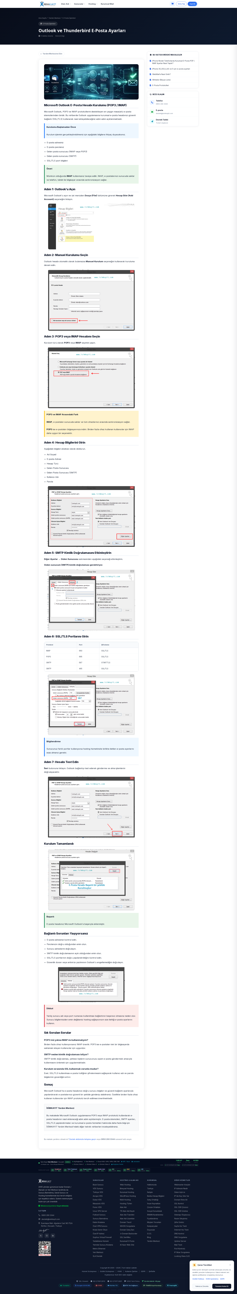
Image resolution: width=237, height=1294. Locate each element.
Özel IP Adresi (98, 1234)
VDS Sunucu (98, 1188)
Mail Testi (178, 1245)
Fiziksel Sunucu (99, 1215)
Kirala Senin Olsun (100, 1230)
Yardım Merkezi (55, 18)
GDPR (143, 1271)
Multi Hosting (125, 1200)
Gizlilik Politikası (198, 1279)
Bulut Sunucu (98, 1185)
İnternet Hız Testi (181, 1230)
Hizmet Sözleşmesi (89, 1271)
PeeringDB (173, 1285)
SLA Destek (97, 1256)
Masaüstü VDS (99, 1203)
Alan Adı (65, 4)
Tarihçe (150, 1188)
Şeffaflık (152, 1271)
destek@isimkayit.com (50, 1219)
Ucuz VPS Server (100, 1211)
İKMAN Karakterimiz (155, 1215)
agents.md (121, 1289)
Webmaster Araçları (182, 1185)
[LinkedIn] (53, 1236)
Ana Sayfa (43, 18)
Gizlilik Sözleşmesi (107, 1271)
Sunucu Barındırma (100, 1218)
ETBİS (100, 1285)
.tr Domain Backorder (128, 1234)
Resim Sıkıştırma (180, 1218)
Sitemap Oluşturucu (182, 1215)
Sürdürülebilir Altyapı (152, 1281)
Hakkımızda (152, 1185)
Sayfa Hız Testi (180, 1226)
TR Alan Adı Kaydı (127, 1211)
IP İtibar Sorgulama (182, 1252)
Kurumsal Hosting (127, 1192)
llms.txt (107, 1289)
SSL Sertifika (125, 1237)
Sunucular (78, 4)
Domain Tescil (125, 1222)
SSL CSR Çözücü (181, 1207)
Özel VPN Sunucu (100, 1226)
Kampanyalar (152, 1226)
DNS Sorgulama (180, 1237)
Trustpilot (65, 1285)
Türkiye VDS (98, 1192)
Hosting (92, 4)
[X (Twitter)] (41, 1236)
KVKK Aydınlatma (212, 1279)
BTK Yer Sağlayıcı (131, 1285)
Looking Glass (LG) (182, 1256)
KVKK (120, 1271)
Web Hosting (125, 1185)
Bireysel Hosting (126, 1188)
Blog (149, 1237)
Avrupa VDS (98, 1196)
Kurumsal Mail (107, 4)
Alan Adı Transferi (127, 1215)
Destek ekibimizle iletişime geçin (82, 1139)
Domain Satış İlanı (127, 1230)
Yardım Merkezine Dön (52, 54)
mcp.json (113, 1289)
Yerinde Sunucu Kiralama (103, 1245)
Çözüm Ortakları (153, 1207)
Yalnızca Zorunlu (201, 1286)
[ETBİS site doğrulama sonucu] (64, 1248)
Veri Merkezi (98, 1252)
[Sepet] (172, 4)
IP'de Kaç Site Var (181, 1196)
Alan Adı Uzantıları (127, 1218)
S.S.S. (149, 1234)
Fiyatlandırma (152, 1218)
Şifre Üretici (179, 1222)
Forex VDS (97, 1207)
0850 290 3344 (47, 1215)
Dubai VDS (97, 1200)
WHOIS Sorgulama (127, 1226)
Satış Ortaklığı (152, 1200)
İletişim (150, 1192)
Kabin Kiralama (99, 1222)
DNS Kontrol (179, 1234)
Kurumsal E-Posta (127, 1241)
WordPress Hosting (128, 1196)
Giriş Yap (181, 4)
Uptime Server (180, 1241)
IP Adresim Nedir (181, 1188)
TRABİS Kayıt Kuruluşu (153, 1285)
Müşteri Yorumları (154, 1222)
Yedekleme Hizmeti (101, 1241)
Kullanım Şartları (131, 1271)
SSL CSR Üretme (181, 1211)
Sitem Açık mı (179, 1192)
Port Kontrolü (179, 1249)
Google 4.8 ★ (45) (83, 1285)
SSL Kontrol (179, 1203)
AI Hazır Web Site (127, 1245)
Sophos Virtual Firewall (102, 1237)
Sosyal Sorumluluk (154, 1211)
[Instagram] (47, 1236)
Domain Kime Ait (180, 1200)
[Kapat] (230, 1265)
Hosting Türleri (126, 1203)
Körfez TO (114, 1285)
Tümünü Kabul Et (221, 1286)
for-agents (129, 1289)
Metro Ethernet (99, 1249)
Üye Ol (192, 4)
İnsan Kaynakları (153, 1203)
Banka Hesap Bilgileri (155, 1196)
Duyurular (151, 1230)
